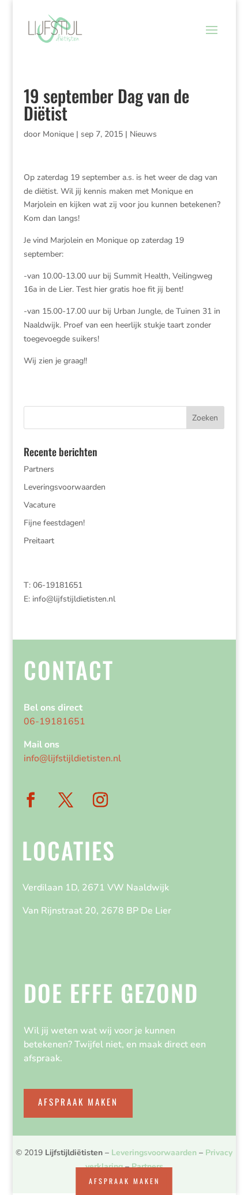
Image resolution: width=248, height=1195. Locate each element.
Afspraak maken (78, 1101)
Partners (39, 469)
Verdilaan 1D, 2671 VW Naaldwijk (95, 887)
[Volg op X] (65, 801)
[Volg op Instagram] (100, 801)
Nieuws (143, 134)
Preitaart (39, 540)
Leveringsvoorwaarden (65, 487)
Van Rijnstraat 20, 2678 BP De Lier (96, 910)
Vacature (39, 504)
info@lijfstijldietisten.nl (73, 598)
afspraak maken (124, 1181)
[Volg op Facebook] (31, 801)
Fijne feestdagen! (54, 522)
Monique (58, 134)
